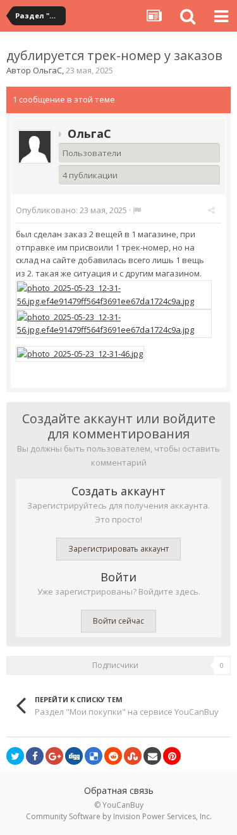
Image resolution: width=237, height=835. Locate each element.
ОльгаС (47, 70)
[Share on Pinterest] (172, 756)
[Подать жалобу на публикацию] (137, 210)
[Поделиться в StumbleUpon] (133, 756)
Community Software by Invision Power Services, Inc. (119, 816)
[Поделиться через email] (152, 756)
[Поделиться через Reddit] (113, 756)
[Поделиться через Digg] (74, 756)
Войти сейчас (118, 620)
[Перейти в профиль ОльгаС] (35, 147)
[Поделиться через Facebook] (35, 756)
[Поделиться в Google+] (54, 756)
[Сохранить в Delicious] (93, 756)
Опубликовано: (71, 210)
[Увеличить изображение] (114, 293)
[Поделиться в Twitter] (15, 756)
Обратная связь (119, 790)
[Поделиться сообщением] (211, 210)
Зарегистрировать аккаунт (118, 548)
